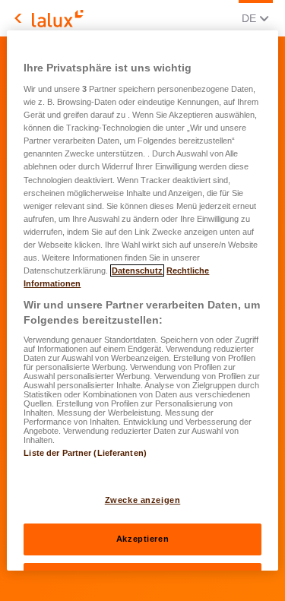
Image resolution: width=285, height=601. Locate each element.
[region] (142, 300)
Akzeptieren (142, 538)
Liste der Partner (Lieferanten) (85, 452)
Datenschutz (137, 270)
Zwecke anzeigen (143, 500)
